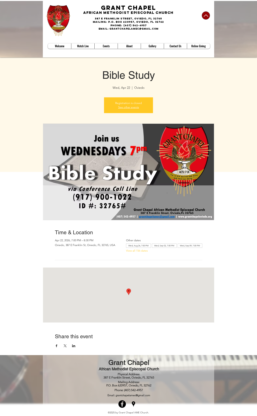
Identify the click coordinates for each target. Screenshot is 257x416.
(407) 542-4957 (135, 25)
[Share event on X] (65, 345)
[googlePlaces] (133, 404)
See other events (128, 107)
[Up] (206, 15)
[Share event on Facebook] (56, 345)
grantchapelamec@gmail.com (134, 28)
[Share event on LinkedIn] (73, 345)
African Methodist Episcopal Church (129, 369)
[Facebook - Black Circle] (122, 404)
